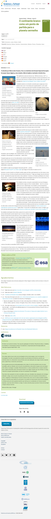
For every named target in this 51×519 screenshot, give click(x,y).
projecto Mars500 (18, 292)
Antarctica (9, 44)
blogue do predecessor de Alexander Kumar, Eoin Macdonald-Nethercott (21, 329)
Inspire (18, 8)
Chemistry (18, 44)
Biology (16, 42)
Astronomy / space (9, 42)
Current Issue (8, 8)
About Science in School (6, 433)
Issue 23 (34, 18)
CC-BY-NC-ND (4, 395)
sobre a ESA (12, 316)
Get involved (42, 8)
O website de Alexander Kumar (12, 294)
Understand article (46, 21)
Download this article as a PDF (26, 402)
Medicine (30, 44)
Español (4, 60)
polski (4, 54)
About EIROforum (5, 435)
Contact (33, 3)
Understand (23, 8)
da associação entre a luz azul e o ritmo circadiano (27, 305)
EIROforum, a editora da (21, 268)
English (4, 50)
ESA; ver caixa (15, 102)
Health (19, 42)
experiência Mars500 (25, 131)
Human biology (24, 44)
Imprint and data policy (6, 437)
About (36, 8)
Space (43, 44)
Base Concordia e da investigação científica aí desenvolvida (27, 290)
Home (2, 8)
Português (5, 56)
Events (32, 8)
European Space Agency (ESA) (23, 258)
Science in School (22, 18)
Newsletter (38, 3)
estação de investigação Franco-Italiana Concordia (34, 81)
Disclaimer (3, 444)
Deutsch (4, 52)
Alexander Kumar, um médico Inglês (13, 169)
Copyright (3, 441)
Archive (2, 448)
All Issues (14, 8)
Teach (28, 8)
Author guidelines (5, 11)
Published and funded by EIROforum (8, 513)
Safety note (4, 442)
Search (43, 3)
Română (4, 58)
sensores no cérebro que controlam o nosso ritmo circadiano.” (33, 209)
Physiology (38, 44)
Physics (34, 44)
